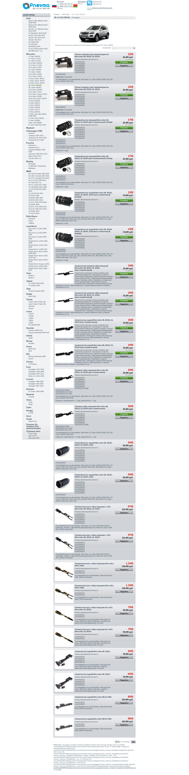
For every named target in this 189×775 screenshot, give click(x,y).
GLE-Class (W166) (35, 90)
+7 (58, 6)
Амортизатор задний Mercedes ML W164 (92, 651)
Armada (31, 343)
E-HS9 (30, 413)
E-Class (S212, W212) (36, 81)
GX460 (31, 316)
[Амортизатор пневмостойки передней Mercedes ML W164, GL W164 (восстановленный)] (64, 274)
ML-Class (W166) (34, 87)
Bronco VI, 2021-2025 (36, 376)
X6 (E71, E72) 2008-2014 (37, 207)
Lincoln (29, 379)
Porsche (30, 143)
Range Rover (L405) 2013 (37, 249)
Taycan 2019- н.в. (34, 158)
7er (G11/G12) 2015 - (36, 193)
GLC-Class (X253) (35, 76)
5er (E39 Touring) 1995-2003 (38, 174)
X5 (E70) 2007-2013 (35, 200)
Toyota (29, 299)
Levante (31, 397)
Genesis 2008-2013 (35, 330)
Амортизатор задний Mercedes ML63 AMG (93, 697)
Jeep (28, 289)
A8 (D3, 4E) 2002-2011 (36, 35)
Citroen (29, 362)
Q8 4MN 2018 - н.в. (35, 51)
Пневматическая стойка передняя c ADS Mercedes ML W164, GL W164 (93, 508)
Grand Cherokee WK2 (36, 291)
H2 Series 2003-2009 (36, 391)
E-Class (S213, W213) (36, 83)
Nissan (29, 341)
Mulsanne (31, 168)
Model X (31, 275)
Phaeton (31, 133)
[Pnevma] (37, 5)
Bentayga (31, 164)
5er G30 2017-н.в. (35, 182)
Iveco (28, 416)
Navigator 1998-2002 (36, 381)
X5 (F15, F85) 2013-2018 (37, 202)
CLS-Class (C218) (35, 65)
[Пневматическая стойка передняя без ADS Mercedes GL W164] (64, 615)
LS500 (30, 323)
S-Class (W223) (34, 107)
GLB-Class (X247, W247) (37, 98)
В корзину (124, 62)
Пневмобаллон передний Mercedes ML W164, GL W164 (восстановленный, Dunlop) (93, 121)
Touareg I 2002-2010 (35, 135)
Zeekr (28, 407)
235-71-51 (68, 6)
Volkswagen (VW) (34, 131)
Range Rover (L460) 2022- (38, 266)
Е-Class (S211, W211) (36, 78)
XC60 (30, 404)
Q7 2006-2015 (33, 42)
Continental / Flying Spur (37, 166)
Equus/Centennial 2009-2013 (38, 332)
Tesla (28, 273)
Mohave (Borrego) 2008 (37, 356)
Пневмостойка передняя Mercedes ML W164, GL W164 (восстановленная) (91, 371)
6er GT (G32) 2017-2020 (37, 185)
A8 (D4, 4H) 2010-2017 (36, 37)
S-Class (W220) (34, 101)
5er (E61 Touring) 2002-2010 (38, 176)
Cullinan (31, 223)
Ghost (30, 221)
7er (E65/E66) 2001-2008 (37, 187)
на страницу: (125, 741)
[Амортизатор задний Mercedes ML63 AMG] (64, 705)
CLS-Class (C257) (35, 67)
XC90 (30, 402)
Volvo (28, 400)
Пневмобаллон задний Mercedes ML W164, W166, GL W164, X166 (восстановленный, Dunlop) (93, 195)
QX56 (30, 338)
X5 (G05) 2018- (34, 204)
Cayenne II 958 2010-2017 (38, 154)
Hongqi (29, 410)
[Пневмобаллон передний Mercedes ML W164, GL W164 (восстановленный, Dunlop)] (64, 128)
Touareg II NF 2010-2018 (37, 138)
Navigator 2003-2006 (36, 384)
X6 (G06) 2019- (34, 211)
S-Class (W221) (34, 103)
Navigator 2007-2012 (36, 386)
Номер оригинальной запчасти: (86, 59)
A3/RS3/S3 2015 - (34, 46)
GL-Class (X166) (34, 72)
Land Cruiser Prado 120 (37, 302)
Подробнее (124, 65)
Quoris (30, 358)
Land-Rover (31, 226)
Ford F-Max (32, 433)
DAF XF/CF (32, 436)
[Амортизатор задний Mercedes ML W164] (64, 659)
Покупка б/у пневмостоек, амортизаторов (33, 426)
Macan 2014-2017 (34, 156)
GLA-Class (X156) (35, 96)
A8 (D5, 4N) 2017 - (35, 40)
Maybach (30, 128)
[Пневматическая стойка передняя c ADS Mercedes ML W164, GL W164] (64, 514)
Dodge (29, 294)
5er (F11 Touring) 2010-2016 (38, 178)
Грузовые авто (33, 431)
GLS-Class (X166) (35, 74)
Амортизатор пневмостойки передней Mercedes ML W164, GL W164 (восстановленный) (91, 268)
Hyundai (30, 328)
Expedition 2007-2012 (36, 374)
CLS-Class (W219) (35, 63)
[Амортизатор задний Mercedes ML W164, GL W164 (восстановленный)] (64, 328)
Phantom (31, 219)
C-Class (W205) (34, 56)
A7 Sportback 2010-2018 (37, 33)
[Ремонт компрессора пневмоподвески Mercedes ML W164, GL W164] (64, 62)
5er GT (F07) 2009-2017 (37, 180)
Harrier (31, 308)
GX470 (31, 314)
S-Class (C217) (34, 110)
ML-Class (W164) (34, 85)
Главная (56, 14)
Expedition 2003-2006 (36, 371)
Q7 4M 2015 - (33, 44)
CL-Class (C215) (34, 58)
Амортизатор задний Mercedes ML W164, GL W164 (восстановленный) (94, 321)
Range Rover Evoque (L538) (38, 264)
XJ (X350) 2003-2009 (36, 283)
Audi (28, 18)
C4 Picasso (32, 364)
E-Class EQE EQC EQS (37, 125)
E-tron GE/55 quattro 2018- (38, 49)
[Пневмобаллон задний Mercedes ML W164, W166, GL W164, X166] (64, 451)
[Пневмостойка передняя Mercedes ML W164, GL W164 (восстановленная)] (64, 378)
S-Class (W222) (34, 105)
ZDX (30, 351)
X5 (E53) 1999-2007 (35, 198)
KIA (28, 354)
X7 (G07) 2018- (34, 213)
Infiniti (29, 336)
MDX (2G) (32, 349)
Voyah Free (32, 421)
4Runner (31, 306)
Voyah (29, 419)
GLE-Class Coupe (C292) (37, 94)
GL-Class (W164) (34, 70)
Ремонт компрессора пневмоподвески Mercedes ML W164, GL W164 (92, 55)
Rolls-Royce (31, 216)
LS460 (30, 318)
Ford (28, 367)
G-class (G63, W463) (36, 118)
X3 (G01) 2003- (34, 195)
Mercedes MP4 (33, 438)
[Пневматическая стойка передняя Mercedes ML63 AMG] (64, 571)
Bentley (29, 161)
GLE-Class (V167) (35, 92)
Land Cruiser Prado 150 (37, 304)
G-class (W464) (34, 120)
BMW (28, 171)
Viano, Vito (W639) (35, 123)
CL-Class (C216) (34, 61)
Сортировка (106, 48)
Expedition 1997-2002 (36, 369)
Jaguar (29, 281)
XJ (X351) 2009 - (34, 285)
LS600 (30, 320)
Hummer (30, 389)
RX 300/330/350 (34, 325)
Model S (31, 278)
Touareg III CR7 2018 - (36, 140)
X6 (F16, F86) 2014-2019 (37, 209)
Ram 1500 (32, 296)
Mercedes (30, 54)
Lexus (29, 311)
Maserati (30, 394)
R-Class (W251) (34, 112)
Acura (29, 346)
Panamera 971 (33, 147)
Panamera (32, 145)
